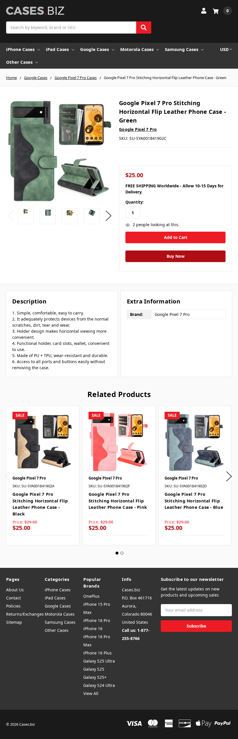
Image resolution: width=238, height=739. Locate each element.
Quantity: (134, 202)
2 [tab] (121, 553)
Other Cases (19, 62)
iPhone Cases (20, 49)
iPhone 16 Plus (97, 653)
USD (224, 49)
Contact (13, 598)
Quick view (43, 442)
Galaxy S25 (93, 669)
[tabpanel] (42, 475)
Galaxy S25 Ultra (99, 661)
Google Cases (94, 49)
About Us (15, 589)
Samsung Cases (181, 49)
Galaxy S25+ (95, 677)
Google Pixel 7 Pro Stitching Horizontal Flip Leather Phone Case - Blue (194, 500)
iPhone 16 (92, 628)
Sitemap (14, 622)
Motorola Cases (137, 49)
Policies (13, 606)
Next (108, 216)
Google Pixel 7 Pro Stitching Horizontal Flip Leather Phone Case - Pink (118, 500)
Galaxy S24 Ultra (99, 685)
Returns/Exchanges (25, 614)
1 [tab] (117, 553)
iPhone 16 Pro (96, 620)
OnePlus (91, 596)
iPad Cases (57, 49)
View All (90, 693)
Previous (10, 216)
